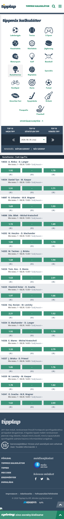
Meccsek (6, 473)
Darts (32, 88)
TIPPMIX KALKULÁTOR (37, 6)
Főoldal (6, 458)
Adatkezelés (26, 493)
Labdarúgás (15, 35)
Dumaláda (7, 482)
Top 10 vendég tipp (53, 130)
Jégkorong (48, 48)
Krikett (49, 101)
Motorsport (15, 61)
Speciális (49, 70)
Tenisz (32, 35)
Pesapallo (23, 110)
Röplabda (32, 74)
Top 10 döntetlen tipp (32, 130)
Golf (32, 61)
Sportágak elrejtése (30, 121)
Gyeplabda (32, 101)
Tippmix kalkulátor (13, 463)
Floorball (40, 114)
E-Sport (49, 35)
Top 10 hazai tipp (10, 130)
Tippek (5, 468)
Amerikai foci (15, 101)
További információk (25, 447)
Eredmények (8, 478)
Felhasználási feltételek (46, 493)
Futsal (48, 88)
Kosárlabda (15, 48)
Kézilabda (32, 48)
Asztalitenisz (15, 74)
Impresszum (11, 493)
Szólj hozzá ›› (37, 164)
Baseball (49, 61)
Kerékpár (15, 88)
